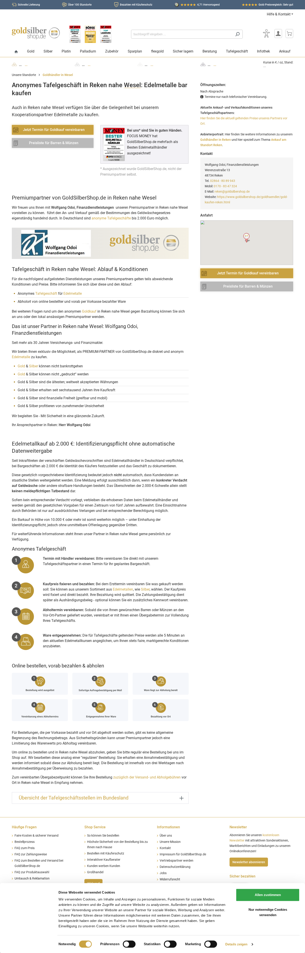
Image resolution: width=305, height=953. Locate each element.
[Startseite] (16, 52)
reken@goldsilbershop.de (232, 191)
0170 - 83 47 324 (225, 186)
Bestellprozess (25, 842)
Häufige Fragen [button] (24, 827)
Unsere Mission (170, 842)
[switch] (129, 944)
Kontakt (165, 848)
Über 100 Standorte (80, 4)
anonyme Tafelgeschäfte (111, 218)
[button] (246, 238)
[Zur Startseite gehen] (36, 33)
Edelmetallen (123, 589)
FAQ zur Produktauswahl (32, 872)
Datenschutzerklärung (175, 867)
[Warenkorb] (289, 33)
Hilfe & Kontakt (278, 14)
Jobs (163, 873)
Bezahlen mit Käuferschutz (136, 4)
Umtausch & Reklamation (32, 878)
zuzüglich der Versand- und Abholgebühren (147, 777)
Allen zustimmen (268, 895)
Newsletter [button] (238, 827)
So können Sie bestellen (103, 835)
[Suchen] (237, 34)
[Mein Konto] (278, 33)
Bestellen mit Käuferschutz (105, 853)
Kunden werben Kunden (103, 866)
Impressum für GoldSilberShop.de (183, 854)
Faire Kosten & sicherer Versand (36, 835)
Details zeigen (236, 944)
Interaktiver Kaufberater (103, 860)
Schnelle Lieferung (29, 4)
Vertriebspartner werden (176, 861)
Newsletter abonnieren (248, 862)
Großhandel (95, 872)
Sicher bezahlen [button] (242, 876)
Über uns (166, 835)
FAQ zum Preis (25, 848)
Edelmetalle (72, 293)
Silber (33, 366)
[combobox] (181, 34)
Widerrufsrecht (170, 879)
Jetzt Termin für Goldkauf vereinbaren (54, 130)
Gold (21, 366)
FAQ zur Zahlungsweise (31, 854)
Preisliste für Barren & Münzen (53, 143)
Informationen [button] (168, 827)
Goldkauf (89, 311)
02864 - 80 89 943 (222, 181)
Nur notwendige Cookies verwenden (268, 912)
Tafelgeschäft (46, 293)
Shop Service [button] (95, 827)
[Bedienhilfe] (266, 33)
